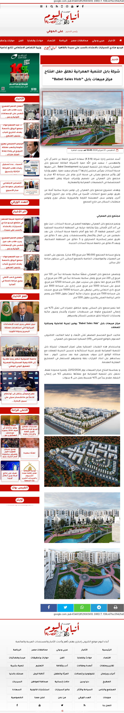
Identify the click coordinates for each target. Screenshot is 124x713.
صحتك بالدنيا (16, 674)
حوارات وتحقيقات (40, 658)
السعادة (16, 690)
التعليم (40, 666)
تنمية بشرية (17, 666)
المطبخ (107, 682)
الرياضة (63, 41)
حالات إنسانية (62, 682)
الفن (20, 41)
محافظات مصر (79, 41)
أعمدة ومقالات (84, 666)
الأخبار (111, 41)
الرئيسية (107, 650)
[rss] (56, 6)
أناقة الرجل (38, 674)
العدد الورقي (19, 202)
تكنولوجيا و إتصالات (84, 674)
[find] (51, 6)
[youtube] (72, 6)
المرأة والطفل (61, 674)
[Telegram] (99, 608)
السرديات (17, 682)
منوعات (107, 698)
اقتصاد (51, 41)
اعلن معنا (39, 698)
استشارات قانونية (39, 690)
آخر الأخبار (19, 212)
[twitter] (77, 6)
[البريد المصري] (19, 73)
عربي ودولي (98, 41)
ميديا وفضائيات (17, 658)
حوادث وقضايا (35, 41)
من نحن (62, 698)
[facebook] (82, 6)
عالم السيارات (62, 690)
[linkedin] (67, 6)
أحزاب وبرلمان (108, 674)
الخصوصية (17, 698)
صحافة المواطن (39, 682)
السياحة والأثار (85, 690)
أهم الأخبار (19, 296)
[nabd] (62, 6)
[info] (46, 6)
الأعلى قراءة (19, 410)
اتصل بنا (107, 706)
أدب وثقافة (62, 666)
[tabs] (41, 6)
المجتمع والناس (107, 690)
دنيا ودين (84, 682)
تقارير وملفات (107, 666)
